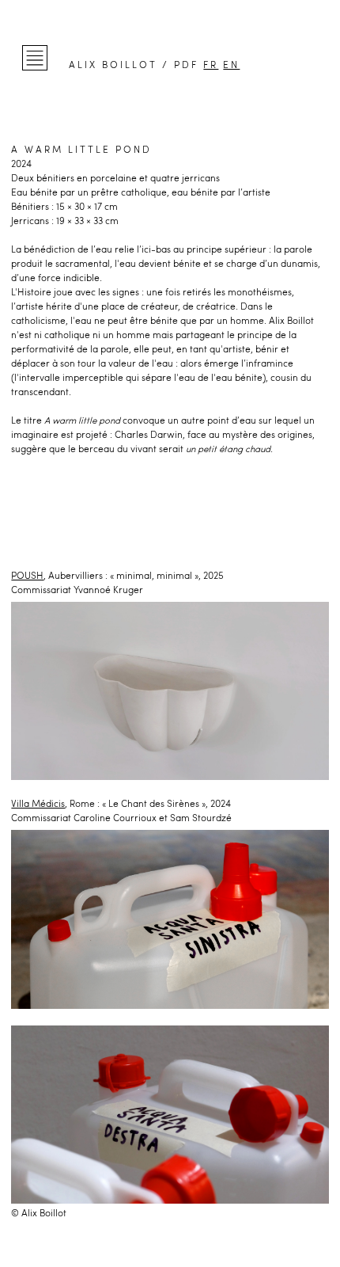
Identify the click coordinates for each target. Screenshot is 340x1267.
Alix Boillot (113, 64)
